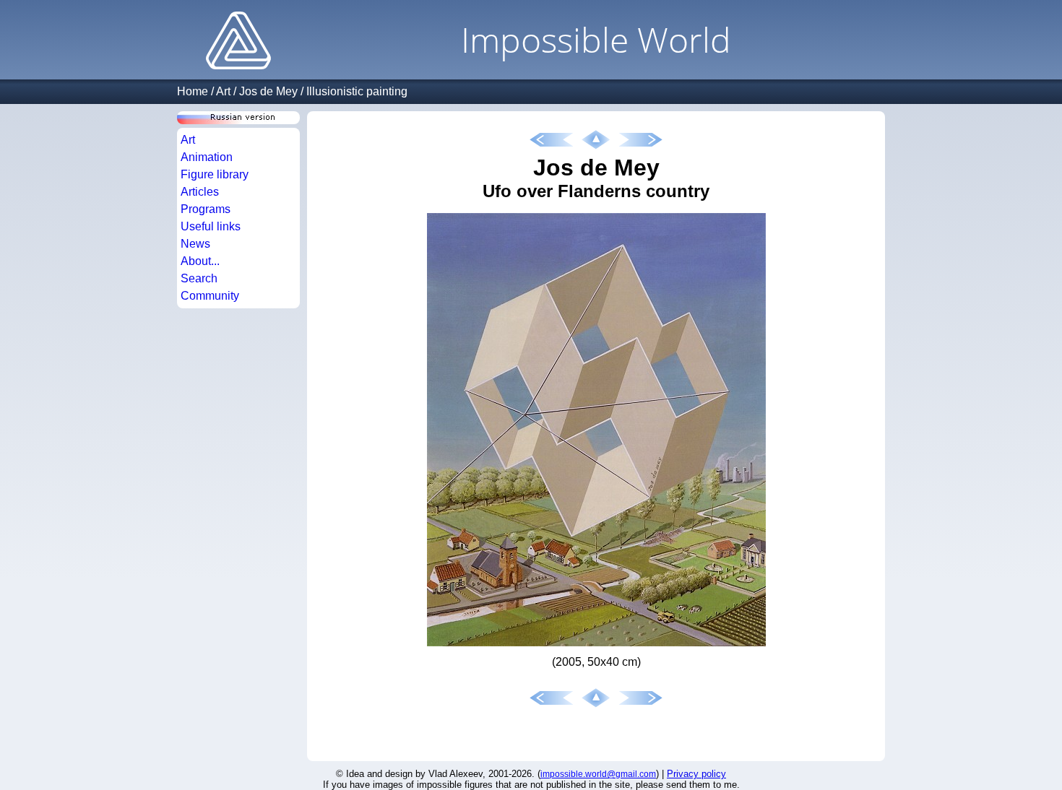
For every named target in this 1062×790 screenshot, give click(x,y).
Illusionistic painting (356, 91)
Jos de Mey (268, 91)
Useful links (211, 226)
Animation (207, 157)
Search (199, 278)
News (195, 244)
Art (223, 91)
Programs (205, 209)
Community (210, 296)
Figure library (215, 174)
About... (200, 261)
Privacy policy (696, 773)
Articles (200, 192)
